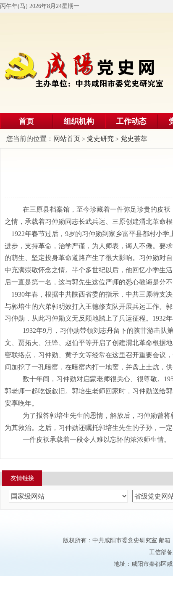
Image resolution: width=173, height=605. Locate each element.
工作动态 (131, 121)
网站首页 (66, 138)
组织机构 (79, 121)
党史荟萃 (134, 138)
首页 (26, 121)
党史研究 (100, 138)
